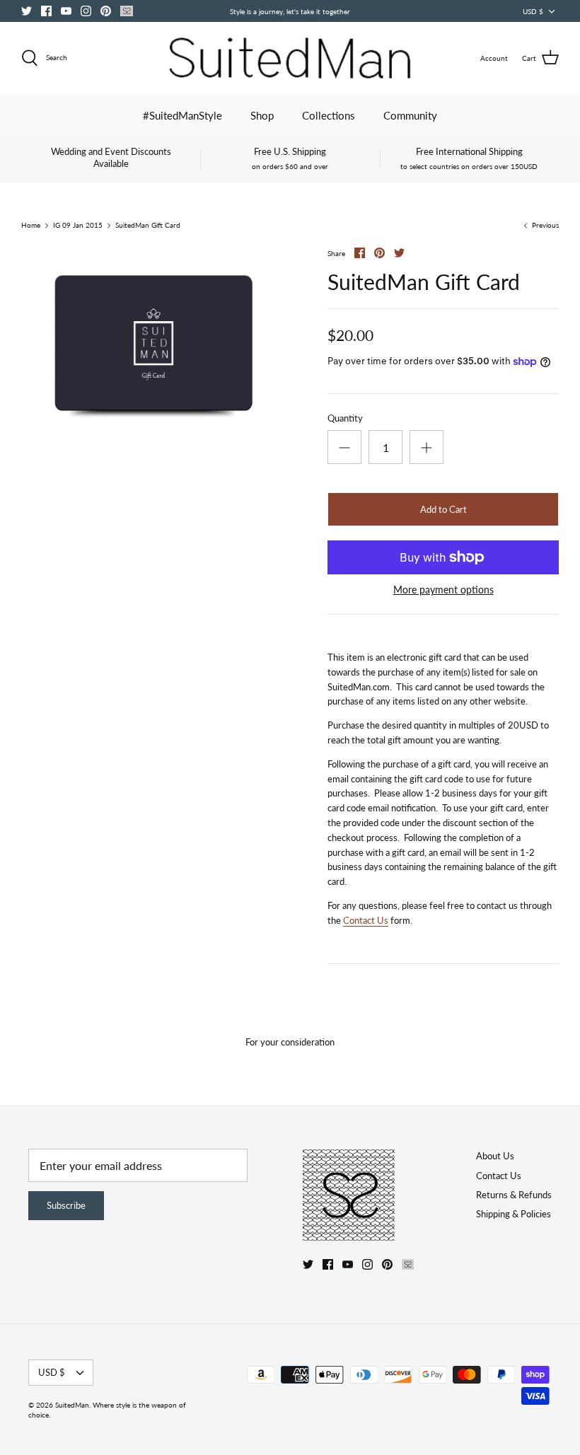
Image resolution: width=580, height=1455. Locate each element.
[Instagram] (86, 11)
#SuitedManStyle (182, 115)
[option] (155, 345)
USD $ (533, 11)
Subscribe (66, 1205)
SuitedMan (72, 1405)
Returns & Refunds (514, 1194)
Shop (262, 115)
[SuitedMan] (290, 58)
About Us (495, 1155)
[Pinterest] (105, 11)
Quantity (345, 418)
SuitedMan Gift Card (147, 225)
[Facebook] (46, 11)
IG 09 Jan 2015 (78, 225)
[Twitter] (26, 11)
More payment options (443, 590)
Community (410, 115)
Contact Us (365, 920)
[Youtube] (66, 11)
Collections (328, 115)
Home (30, 225)
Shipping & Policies (513, 1213)
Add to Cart (443, 509)
